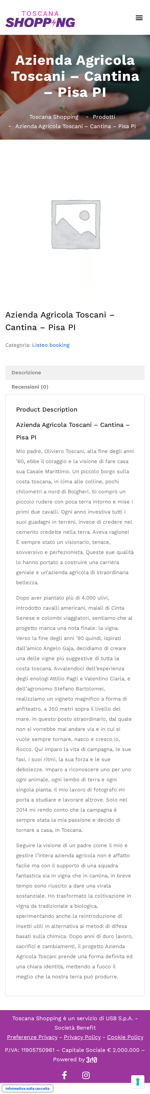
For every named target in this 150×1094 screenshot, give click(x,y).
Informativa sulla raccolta (28, 1088)
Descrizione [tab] (26, 372)
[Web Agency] (92, 1059)
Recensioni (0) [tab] (30, 387)
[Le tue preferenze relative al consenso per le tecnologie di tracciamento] (137, 1081)
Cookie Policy (125, 1037)
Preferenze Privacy (32, 1037)
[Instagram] (86, 1075)
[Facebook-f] (64, 1075)
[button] (139, 17)
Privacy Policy (82, 1037)
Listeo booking (50, 345)
